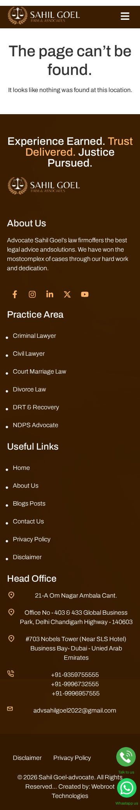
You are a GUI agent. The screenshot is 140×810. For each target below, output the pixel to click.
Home (21, 467)
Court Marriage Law (39, 371)
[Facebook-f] (15, 294)
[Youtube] (85, 294)
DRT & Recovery (36, 407)
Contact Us (28, 521)
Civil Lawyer (29, 353)
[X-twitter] (67, 294)
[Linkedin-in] (50, 294)
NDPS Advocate (35, 425)
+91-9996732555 (75, 684)
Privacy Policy (32, 539)
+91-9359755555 (75, 674)
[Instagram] (32, 294)
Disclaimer (27, 557)
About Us (25, 485)
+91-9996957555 (76, 693)
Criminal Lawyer (34, 335)
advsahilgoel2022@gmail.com (74, 710)
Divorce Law (29, 389)
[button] (125, 17)
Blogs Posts (29, 503)
